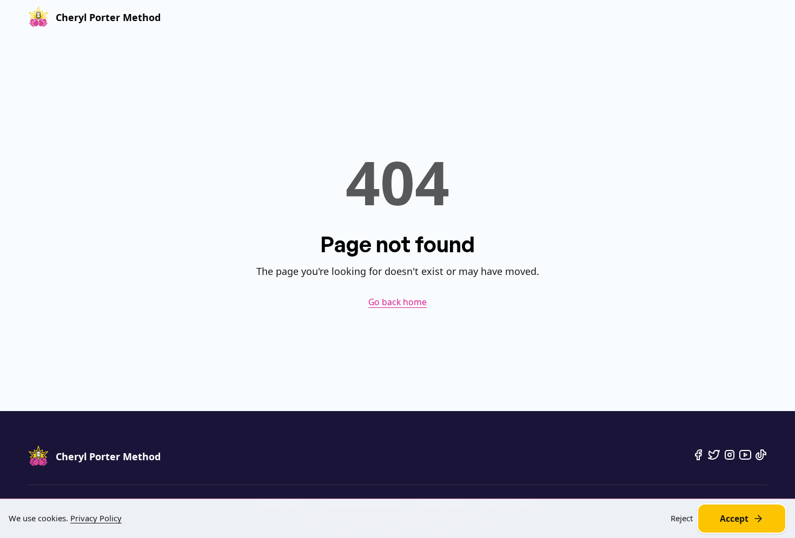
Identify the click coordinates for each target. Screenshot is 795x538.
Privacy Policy (96, 518)
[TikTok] (760, 454)
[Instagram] (729, 454)
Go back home (397, 302)
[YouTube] (745, 454)
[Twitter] (713, 454)
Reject (682, 518)
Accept (734, 518)
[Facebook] (698, 454)
